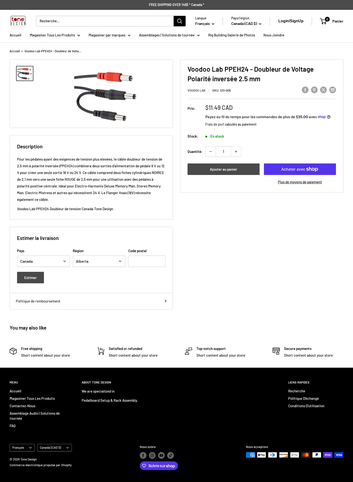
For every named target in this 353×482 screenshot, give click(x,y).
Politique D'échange (303, 398)
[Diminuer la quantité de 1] (211, 151)
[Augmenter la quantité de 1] (236, 151)
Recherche (296, 391)
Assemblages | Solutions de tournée (167, 35)
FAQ (13, 426)
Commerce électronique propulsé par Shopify (41, 465)
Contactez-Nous (22, 406)
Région (78, 251)
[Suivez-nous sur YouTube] (161, 455)
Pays (20, 251)
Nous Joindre (273, 35)
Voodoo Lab (196, 90)
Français (18, 447)
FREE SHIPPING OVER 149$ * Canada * (176, 5)
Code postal (137, 251)
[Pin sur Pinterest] (314, 89)
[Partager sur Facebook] (305, 89)
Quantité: (195, 151)
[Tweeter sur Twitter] (323, 89)
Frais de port (214, 124)
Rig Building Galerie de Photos (231, 35)
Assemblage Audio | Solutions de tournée (35, 415)
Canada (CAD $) (50, 447)
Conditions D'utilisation (306, 406)
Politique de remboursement (38, 301)
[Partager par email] (332, 89)
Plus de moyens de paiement (300, 182)
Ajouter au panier (223, 169)
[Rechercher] (180, 21)
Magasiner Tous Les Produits (52, 35)
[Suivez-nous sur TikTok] (170, 455)
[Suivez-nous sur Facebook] (143, 455)
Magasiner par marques (107, 35)
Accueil (15, 35)
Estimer (30, 277)
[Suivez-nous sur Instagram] (152, 455)
